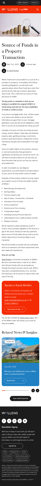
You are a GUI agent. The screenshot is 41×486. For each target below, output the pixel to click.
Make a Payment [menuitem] (23, 3)
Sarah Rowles (6, 259)
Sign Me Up (12, 446)
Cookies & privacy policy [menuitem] (21, 456)
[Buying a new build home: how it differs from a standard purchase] (20, 361)
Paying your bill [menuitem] (14, 452)
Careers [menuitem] (24, 452)
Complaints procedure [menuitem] (22, 460)
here (6, 474)
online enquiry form (27, 318)
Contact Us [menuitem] (34, 3)
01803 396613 (11, 303)
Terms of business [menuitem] (8, 460)
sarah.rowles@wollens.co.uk (15, 300)
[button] (4, 3)
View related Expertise (20, 398)
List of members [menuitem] (7, 456)
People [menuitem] (5, 452)
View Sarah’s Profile (13, 309)
